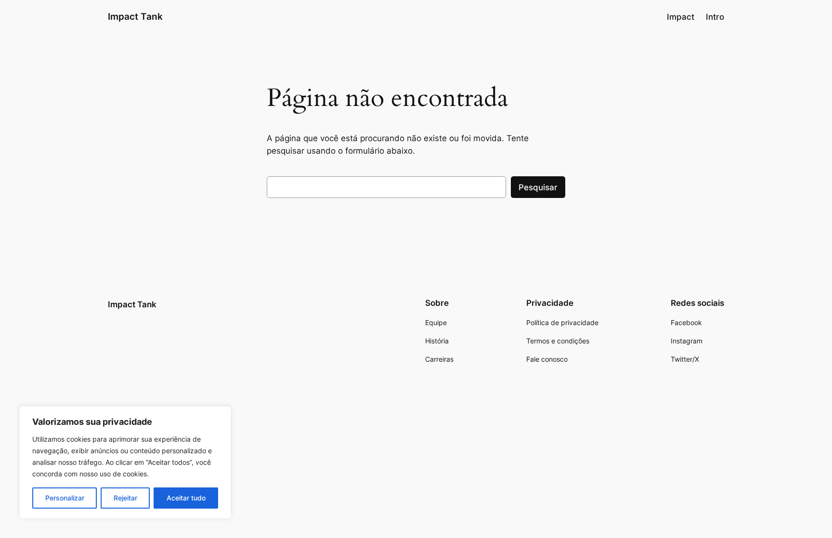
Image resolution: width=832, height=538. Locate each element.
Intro (715, 17)
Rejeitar (125, 498)
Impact (680, 17)
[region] (125, 462)
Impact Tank (135, 16)
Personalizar (64, 498)
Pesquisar (538, 187)
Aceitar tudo (186, 498)
